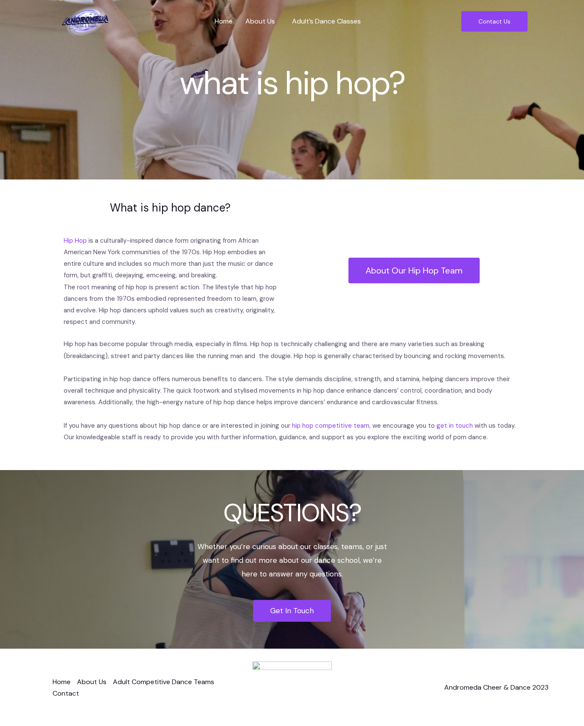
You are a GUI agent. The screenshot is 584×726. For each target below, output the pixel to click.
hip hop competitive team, (331, 425)
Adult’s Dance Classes (326, 21)
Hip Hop (75, 240)
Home (224, 21)
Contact (66, 693)
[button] (262, 21)
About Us (260, 21)
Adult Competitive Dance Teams (163, 681)
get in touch (455, 425)
